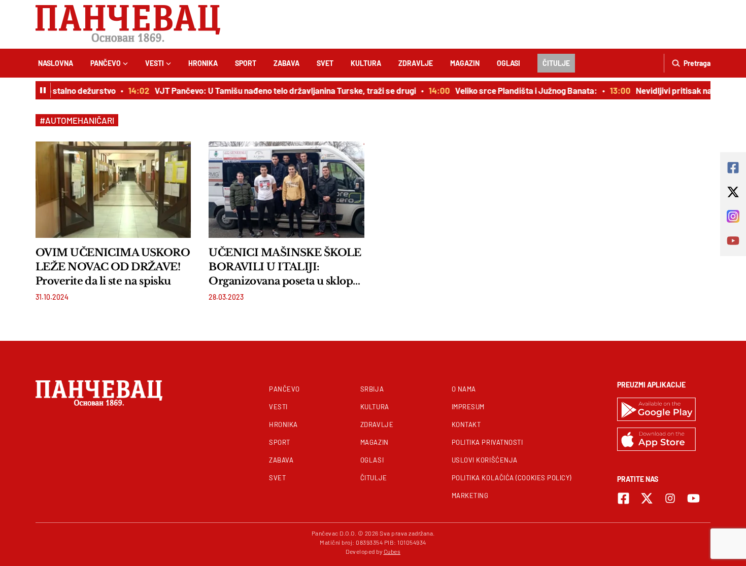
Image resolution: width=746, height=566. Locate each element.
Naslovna (55, 63)
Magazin (465, 63)
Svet (325, 63)
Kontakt (466, 424)
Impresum (468, 407)
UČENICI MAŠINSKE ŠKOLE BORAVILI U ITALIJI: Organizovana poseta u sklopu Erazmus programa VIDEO (285, 267)
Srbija (372, 389)
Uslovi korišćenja (485, 460)
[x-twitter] (646, 498)
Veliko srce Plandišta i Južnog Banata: (522, 90)
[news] (113, 190)
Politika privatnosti (487, 442)
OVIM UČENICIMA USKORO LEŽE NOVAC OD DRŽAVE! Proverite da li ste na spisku (113, 266)
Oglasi (508, 63)
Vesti (154, 63)
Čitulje (556, 63)
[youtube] (693, 498)
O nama (464, 389)
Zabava (286, 63)
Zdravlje (415, 63)
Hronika (203, 63)
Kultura (366, 63)
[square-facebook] (623, 498)
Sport (245, 63)
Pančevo (105, 63)
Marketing (470, 495)
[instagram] (670, 498)
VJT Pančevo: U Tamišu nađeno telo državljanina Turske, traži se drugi (281, 90)
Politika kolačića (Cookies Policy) (511, 478)
